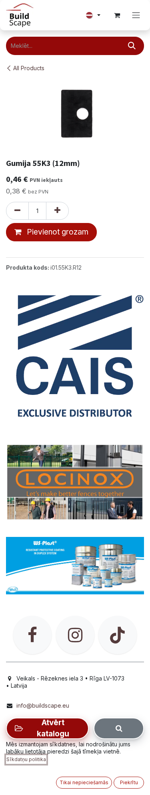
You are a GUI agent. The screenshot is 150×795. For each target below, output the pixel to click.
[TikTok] (117, 635)
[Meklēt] (132, 46)
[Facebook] (32, 635)
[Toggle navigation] (136, 15)
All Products (28, 68)
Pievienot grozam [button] (56, 232)
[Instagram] (75, 635)
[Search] (119, 728)
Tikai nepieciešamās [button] (84, 782)
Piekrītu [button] (129, 782)
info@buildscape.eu (42, 705)
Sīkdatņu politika (26, 759)
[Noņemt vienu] (17, 211)
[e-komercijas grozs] (117, 15)
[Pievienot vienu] (57, 211)
